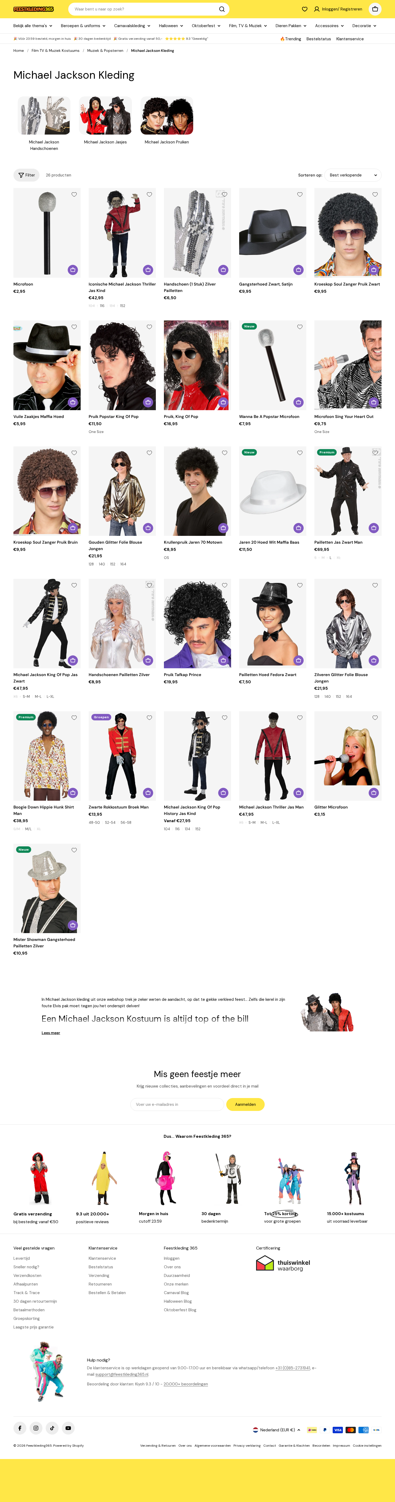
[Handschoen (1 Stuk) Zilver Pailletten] (197, 232)
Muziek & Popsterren (105, 50)
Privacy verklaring (247, 1445)
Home (18, 50)
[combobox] (148, 9)
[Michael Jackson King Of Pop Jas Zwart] (47, 623)
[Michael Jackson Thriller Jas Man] (272, 756)
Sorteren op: (310, 175)
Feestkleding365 (39, 1445)
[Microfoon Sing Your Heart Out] (348, 365)
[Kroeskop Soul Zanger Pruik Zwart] (348, 232)
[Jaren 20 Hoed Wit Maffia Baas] (272, 491)
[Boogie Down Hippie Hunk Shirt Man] (47, 756)
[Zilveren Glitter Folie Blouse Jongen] (348, 623)
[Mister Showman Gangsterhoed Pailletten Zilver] (47, 888)
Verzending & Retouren (158, 1445)
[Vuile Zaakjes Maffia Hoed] (47, 365)
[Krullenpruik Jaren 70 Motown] (197, 491)
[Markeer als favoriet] (74, 194)
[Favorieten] (304, 9)
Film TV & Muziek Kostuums (56, 50)
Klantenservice (350, 39)
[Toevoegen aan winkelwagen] (73, 270)
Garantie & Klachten (294, 1445)
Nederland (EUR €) (277, 1430)
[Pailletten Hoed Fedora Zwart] (272, 623)
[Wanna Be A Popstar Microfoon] (272, 365)
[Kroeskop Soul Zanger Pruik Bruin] (47, 491)
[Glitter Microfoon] (348, 756)
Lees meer (51, 1032)
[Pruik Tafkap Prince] (197, 623)
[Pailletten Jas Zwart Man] (348, 491)
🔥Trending (290, 39)
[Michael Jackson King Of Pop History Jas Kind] (197, 756)
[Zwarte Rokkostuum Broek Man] (122, 756)
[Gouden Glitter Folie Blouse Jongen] (122, 491)
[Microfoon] (47, 232)
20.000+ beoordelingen (186, 1384)
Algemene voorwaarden (213, 1445)
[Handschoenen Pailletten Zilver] (122, 623)
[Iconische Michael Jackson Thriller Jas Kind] (122, 232)
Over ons (185, 1445)
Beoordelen (321, 1445)
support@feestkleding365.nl (121, 1374)
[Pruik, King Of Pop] (197, 365)
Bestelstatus (319, 39)
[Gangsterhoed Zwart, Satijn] (272, 232)
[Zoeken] (222, 9)
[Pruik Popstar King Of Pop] (122, 365)
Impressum (341, 1445)
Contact (269, 1445)
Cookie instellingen (367, 1445)
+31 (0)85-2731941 (292, 1368)
